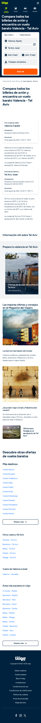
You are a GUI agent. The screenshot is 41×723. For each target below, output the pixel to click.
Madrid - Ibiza (8, 630)
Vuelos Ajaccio (8, 470)
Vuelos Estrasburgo (10, 496)
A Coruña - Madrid (10, 591)
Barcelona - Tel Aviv (10, 544)
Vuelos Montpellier (10, 505)
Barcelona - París (9, 600)
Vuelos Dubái (8, 492)
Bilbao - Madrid (8, 613)
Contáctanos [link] (21, 683)
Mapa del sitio (20, 703)
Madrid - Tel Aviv (9, 553)
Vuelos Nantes (8, 513)
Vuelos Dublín (8, 487)
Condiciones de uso (20, 687)
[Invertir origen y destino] (34, 44)
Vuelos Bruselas (9, 474)
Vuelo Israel (6, 81)
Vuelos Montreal (9, 509)
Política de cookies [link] (20, 695)
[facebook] (16, 715)
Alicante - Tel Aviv (10, 540)
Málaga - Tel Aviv (9, 557)
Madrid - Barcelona (10, 626)
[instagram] (20, 715)
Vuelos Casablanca (10, 478)
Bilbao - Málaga (9, 617)
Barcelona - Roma (10, 604)
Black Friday (20, 678)
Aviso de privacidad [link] (20, 699)
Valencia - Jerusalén (10, 574)
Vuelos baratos (20, 675)
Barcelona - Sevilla (10, 608)
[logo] (5, 3)
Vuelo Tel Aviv (16, 81)
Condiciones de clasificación (20, 690)
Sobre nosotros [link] (20, 671)
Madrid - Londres (9, 635)
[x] (25, 715)
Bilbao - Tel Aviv (9, 549)
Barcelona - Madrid (10, 595)
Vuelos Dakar (8, 483)
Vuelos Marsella (9, 500)
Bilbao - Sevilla (8, 622)
